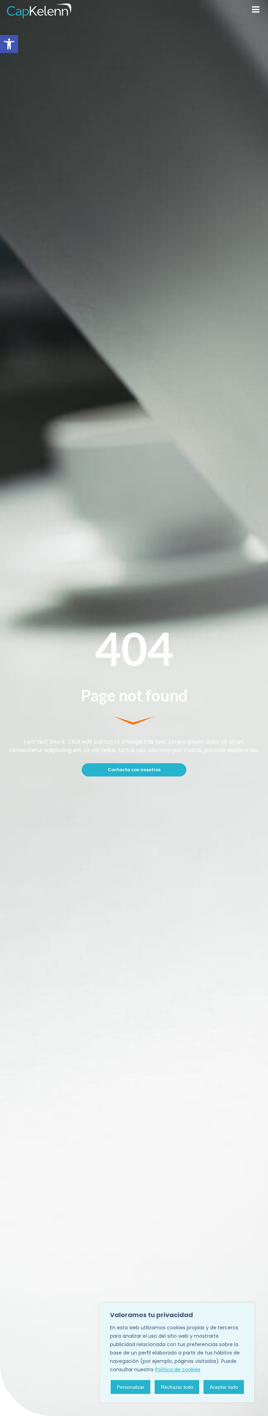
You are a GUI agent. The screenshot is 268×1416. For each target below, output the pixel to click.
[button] (9, 44)
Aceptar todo (224, 1387)
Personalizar (130, 1387)
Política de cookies (177, 1369)
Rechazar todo (177, 1387)
